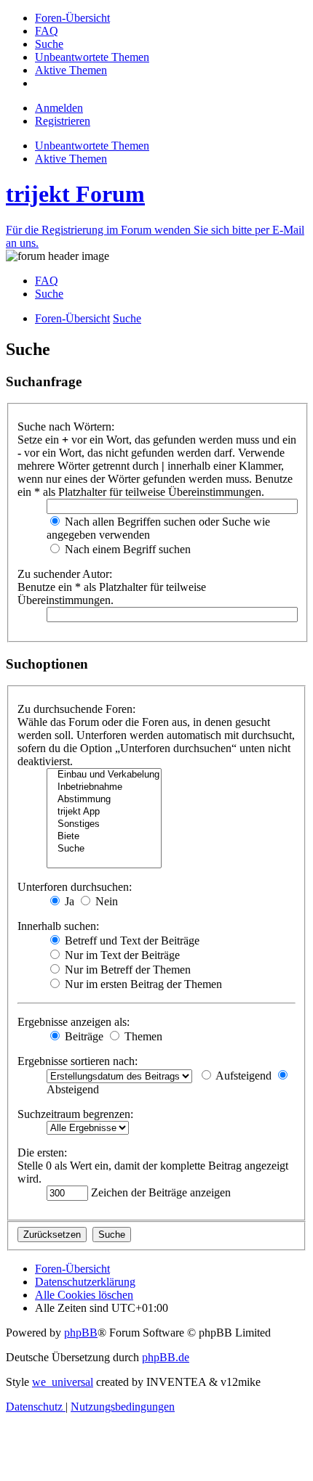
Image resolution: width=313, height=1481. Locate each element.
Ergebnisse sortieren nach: (77, 1061)
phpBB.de (165, 1357)
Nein (105, 901)
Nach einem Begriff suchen (126, 549)
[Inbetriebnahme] (104, 787)
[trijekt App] (104, 812)
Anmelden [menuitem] (59, 108)
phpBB (81, 1332)
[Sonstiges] (104, 824)
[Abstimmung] (104, 799)
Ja (68, 901)
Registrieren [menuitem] (62, 121)
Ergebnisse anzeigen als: (73, 1022)
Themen (142, 1036)
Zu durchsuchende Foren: (76, 709)
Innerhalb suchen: (58, 926)
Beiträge (82, 1036)
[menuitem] (72, 18)
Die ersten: (42, 1152)
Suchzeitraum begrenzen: (75, 1114)
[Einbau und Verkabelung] (104, 775)
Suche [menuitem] (49, 293)
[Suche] (104, 849)
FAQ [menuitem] (46, 280)
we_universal (62, 1382)
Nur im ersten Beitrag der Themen (142, 984)
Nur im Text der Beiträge (121, 955)
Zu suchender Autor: (64, 574)
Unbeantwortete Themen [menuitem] (92, 145)
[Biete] (104, 837)
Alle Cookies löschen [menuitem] (84, 1295)
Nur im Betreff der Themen (126, 969)
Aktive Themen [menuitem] (71, 158)
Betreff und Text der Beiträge (130, 940)
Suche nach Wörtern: (65, 426)
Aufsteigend (242, 1075)
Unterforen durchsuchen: (74, 887)
